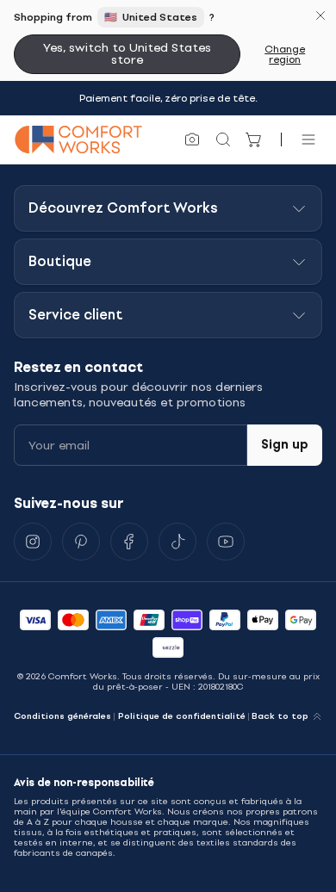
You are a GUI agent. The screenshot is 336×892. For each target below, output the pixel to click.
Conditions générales (62, 716)
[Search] (223, 139)
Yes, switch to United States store (127, 53)
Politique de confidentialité (182, 716)
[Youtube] (226, 542)
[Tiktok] (177, 542)
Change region (284, 54)
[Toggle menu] (308, 139)
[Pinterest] (81, 542)
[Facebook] (129, 542)
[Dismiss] (320, 15)
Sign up (284, 444)
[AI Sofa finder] (192, 139)
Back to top (280, 716)
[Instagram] (33, 542)
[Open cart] (254, 139)
